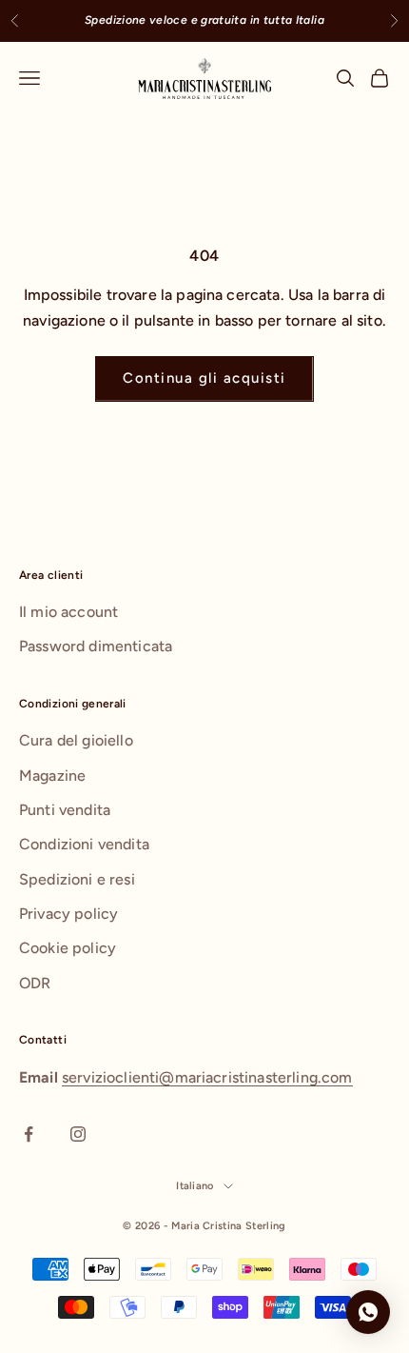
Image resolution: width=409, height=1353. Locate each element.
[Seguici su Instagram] (78, 1134)
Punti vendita (64, 810)
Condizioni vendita (84, 844)
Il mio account (68, 612)
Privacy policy (68, 914)
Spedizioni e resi (77, 879)
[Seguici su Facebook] (28, 1134)
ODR (34, 983)
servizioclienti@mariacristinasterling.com (207, 1077)
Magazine (52, 775)
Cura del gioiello (76, 740)
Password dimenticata (95, 646)
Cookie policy (67, 948)
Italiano (195, 1186)
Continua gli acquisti (204, 378)
